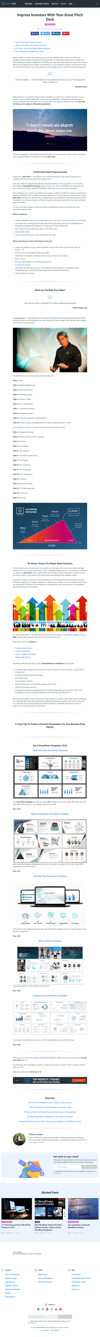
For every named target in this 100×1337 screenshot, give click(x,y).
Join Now (91, 1167)
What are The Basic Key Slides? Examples (30, 45)
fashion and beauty (22, 657)
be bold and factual (22, 265)
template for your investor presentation (28, 570)
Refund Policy (55, 1330)
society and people (22, 651)
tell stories (19, 268)
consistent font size (27, 235)
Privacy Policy (57, 1173)
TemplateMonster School (81, 1278)
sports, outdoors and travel (25, 654)
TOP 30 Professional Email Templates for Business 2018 (50, 1107)
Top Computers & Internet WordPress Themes (79, 1226)
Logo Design (10, 1282)
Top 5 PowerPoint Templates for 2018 (29, 51)
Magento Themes (11, 1285)
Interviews (75, 1285)
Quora (31, 1142)
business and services (23, 648)
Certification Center (79, 1282)
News (37, 1222)
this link (65, 1058)
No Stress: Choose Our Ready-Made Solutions (32, 48)
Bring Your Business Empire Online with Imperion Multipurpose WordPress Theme (50, 1121)
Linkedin (40, 1142)
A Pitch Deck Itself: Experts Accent (28, 42)
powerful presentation (40, 220)
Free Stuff (54, 4)
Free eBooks (76, 1274)
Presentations (10, 1297)
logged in (25, 1254)
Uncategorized (50, 24)
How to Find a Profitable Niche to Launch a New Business (50, 1102)
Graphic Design (11, 1278)
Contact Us (76, 1289)
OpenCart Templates (12, 1289)
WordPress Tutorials (42, 4)
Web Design (28, 4)
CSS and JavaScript (12, 1274)
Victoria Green (58, 29)
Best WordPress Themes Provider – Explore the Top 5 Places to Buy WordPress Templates (49, 1227)
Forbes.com (50, 186)
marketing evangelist (50, 318)
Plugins (63, 4)
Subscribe (67, 1317)
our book (57, 101)
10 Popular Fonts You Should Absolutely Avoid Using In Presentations (50, 1112)
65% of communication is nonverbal (71, 220)
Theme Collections (45, 1282)
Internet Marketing (45, 1278)
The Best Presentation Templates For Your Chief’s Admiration (50, 1117)
